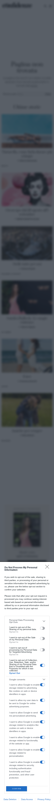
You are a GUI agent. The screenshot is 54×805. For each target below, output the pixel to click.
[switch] (42, 628)
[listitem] (27, 621)
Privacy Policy (44, 799)
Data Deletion (10, 799)
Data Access (27, 799)
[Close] (48, 568)
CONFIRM (16, 788)
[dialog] (27, 683)
